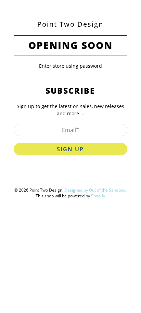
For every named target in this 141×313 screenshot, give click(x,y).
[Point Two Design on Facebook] (56, 176)
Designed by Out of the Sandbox (94, 190)
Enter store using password (70, 66)
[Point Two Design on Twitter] (43, 176)
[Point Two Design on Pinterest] (69, 176)
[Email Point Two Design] (95, 176)
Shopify (98, 195)
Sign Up (70, 149)
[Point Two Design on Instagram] (82, 176)
